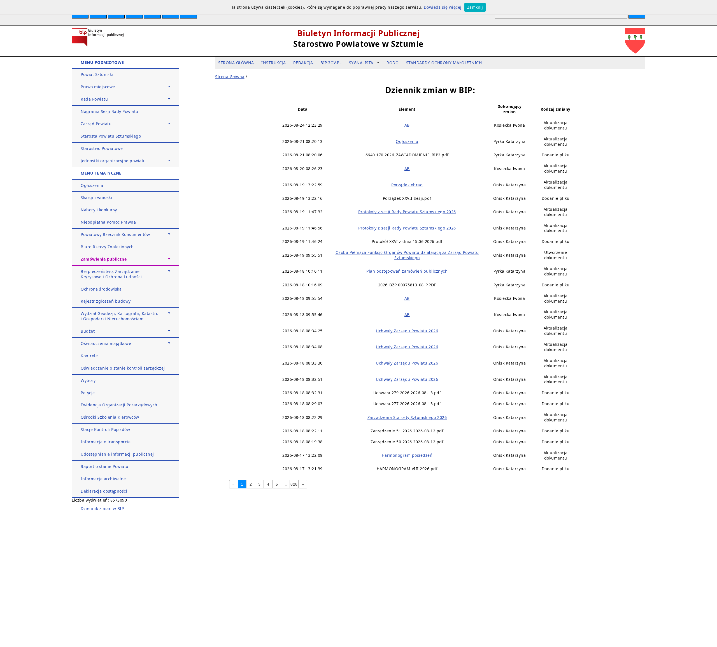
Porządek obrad (407, 184)
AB (407, 125)
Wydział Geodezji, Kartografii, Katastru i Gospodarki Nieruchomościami (120, 316)
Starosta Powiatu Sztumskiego (111, 136)
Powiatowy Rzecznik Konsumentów (115, 234)
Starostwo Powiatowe (102, 148)
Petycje (88, 392)
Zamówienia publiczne (104, 259)
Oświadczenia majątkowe (106, 343)
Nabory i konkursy (99, 209)
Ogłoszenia (92, 185)
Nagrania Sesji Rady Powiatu (109, 111)
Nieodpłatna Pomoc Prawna (108, 222)
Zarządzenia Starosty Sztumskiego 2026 (407, 417)
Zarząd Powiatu (96, 123)
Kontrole (89, 355)
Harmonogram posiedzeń (407, 455)
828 (294, 484)
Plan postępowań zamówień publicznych (407, 271)
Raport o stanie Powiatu (105, 466)
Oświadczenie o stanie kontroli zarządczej (123, 368)
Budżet (88, 331)
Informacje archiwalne (103, 478)
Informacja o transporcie (106, 441)
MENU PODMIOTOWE (102, 62)
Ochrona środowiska (101, 289)
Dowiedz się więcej (443, 7)
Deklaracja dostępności (104, 491)
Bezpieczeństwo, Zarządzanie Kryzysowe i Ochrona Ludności (111, 274)
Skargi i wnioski (96, 197)
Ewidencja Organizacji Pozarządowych (119, 404)
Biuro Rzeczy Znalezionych (107, 246)
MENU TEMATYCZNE (101, 173)
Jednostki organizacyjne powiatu (113, 160)
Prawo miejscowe (98, 86)
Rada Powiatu (94, 99)
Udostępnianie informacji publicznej (117, 454)
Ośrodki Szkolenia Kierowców (110, 417)
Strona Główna (230, 76)
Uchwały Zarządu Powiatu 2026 (407, 330)
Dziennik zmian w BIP (102, 508)
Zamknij (475, 7)
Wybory (88, 380)
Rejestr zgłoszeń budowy (106, 301)
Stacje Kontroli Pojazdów (105, 429)
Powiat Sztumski (97, 74)
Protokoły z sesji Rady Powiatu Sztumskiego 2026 (407, 211)
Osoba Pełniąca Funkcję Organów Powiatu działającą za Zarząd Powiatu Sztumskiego (407, 255)
